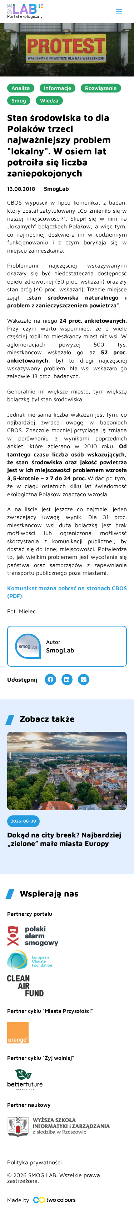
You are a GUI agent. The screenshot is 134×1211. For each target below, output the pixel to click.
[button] (50, 679)
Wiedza (49, 100)
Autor (53, 642)
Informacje (57, 88)
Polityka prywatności (34, 1162)
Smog (18, 100)
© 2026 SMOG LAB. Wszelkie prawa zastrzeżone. (53, 1178)
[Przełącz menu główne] (119, 11)
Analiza (20, 88)
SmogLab (56, 188)
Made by (18, 1200)
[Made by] (54, 1200)
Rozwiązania (101, 88)
